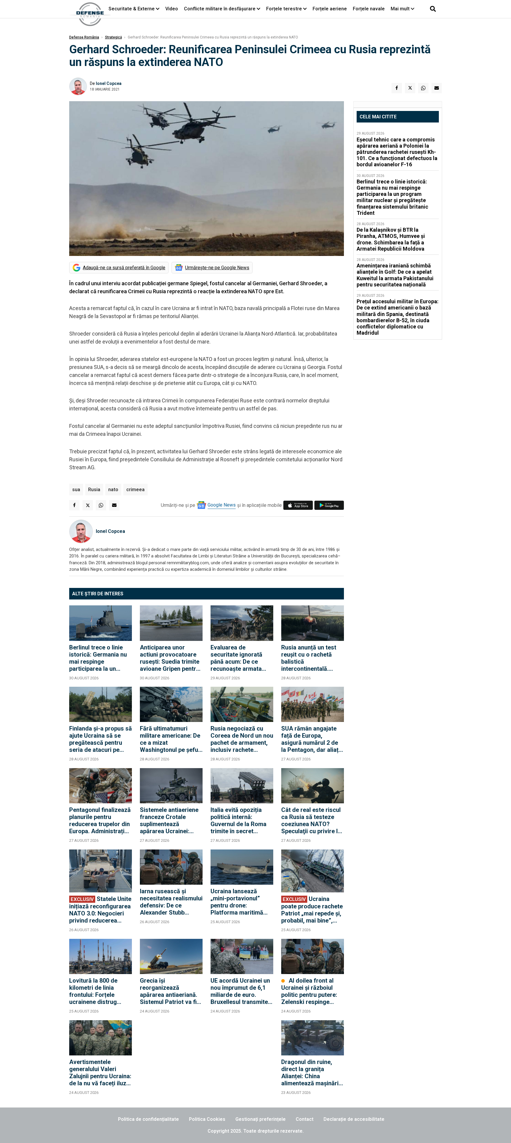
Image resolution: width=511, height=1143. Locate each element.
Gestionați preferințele (260, 1119)
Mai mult (401, 9)
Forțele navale (369, 9)
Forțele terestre (284, 9)
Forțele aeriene (330, 9)
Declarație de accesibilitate (354, 1119)
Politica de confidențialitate (148, 1119)
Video (171, 9)
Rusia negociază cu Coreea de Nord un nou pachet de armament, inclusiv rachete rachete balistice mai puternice (242, 739)
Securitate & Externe (132, 9)
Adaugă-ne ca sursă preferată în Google (124, 267)
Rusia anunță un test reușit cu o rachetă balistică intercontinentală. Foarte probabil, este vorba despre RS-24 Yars (309, 658)
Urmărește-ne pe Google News (217, 267)
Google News (222, 505)
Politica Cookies (207, 1119)
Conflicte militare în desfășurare (220, 9)
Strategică (113, 37)
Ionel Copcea (109, 83)
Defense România (84, 37)
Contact (304, 1119)
